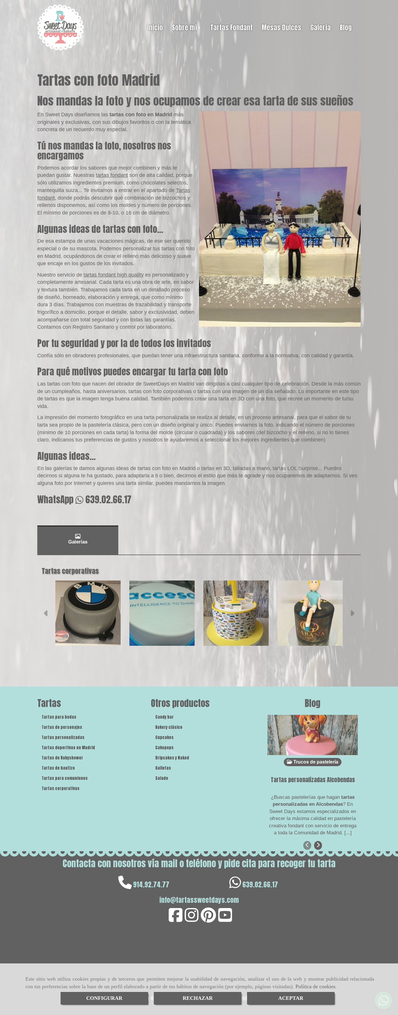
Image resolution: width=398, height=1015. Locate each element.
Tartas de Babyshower (62, 758)
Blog (346, 27)
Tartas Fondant (231, 27)
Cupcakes (164, 737)
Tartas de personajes (62, 727)
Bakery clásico (168, 727)
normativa (286, 355)
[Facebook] (175, 919)
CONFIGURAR (104, 998)
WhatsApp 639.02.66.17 (84, 499)
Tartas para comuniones (65, 778)
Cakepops (164, 748)
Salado (161, 778)
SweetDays (156, 384)
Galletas (163, 768)
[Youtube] (225, 919)
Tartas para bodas (59, 717)
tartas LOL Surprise (295, 468)
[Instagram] (191, 919)
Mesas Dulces (281, 27)
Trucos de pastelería (315, 761)
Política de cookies (315, 986)
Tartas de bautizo (58, 768)
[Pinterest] (208, 919)
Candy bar (164, 717)
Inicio (155, 27)
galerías (62, 468)
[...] (348, 832)
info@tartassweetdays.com (199, 900)
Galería (320, 27)
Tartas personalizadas (63, 737)
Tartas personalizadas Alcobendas (313, 779)
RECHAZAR (198, 998)
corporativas (177, 391)
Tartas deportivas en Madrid (68, 748)
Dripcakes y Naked (172, 758)
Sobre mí (185, 27)
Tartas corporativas (61, 788)
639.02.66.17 (260, 884)
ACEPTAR (290, 998)
